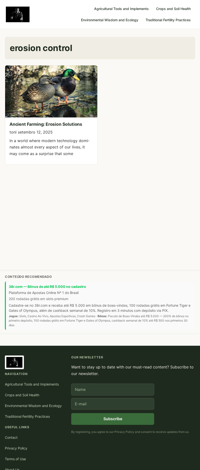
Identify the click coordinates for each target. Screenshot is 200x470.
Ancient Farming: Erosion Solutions (46, 124)
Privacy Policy (16, 448)
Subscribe (112, 418)
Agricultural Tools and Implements (121, 9)
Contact (11, 437)
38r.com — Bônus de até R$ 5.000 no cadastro (47, 286)
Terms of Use (15, 459)
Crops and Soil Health (173, 9)
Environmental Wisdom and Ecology (109, 20)
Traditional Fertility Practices (168, 20)
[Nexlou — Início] (18, 14)
